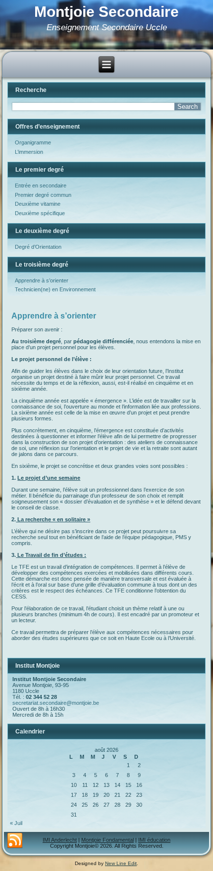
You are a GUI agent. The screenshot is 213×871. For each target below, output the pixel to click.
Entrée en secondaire (40, 185)
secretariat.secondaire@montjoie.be (55, 703)
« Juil (16, 823)
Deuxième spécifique (40, 213)
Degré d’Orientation (38, 247)
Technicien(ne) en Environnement (55, 289)
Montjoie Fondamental (107, 840)
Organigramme (33, 142)
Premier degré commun (43, 195)
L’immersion (29, 152)
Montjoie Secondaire (106, 11)
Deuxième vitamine (37, 204)
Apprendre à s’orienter (41, 280)
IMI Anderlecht (60, 840)
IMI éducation (154, 840)
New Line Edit (121, 863)
